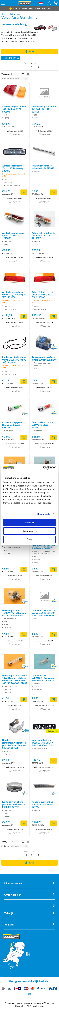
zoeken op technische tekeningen (31, 8)
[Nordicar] (24, 4)
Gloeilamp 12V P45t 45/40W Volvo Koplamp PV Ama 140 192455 (14, 613)
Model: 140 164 (9, 58)
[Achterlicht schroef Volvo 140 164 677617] (44, 151)
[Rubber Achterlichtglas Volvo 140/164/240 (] (14, 343)
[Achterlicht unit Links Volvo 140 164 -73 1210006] (14, 219)
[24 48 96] (15, 74)
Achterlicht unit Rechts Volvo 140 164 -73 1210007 (43, 235)
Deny (29, 539)
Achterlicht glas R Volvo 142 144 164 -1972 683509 (44, 109)
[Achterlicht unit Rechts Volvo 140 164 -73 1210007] (44, 219)
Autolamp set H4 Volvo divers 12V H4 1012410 (44, 358)
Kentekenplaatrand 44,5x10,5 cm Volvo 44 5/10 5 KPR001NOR (43, 743)
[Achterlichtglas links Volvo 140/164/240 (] (14, 278)
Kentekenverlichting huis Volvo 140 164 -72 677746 (43, 804)
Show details (43, 514)
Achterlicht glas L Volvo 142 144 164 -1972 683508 (14, 109)
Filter (31, 51)
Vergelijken (16, 134)
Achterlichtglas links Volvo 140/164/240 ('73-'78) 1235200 (14, 294)
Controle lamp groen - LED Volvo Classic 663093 (13, 425)
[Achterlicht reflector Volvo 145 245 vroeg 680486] (14, 151)
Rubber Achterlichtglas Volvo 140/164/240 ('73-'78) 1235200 (14, 360)
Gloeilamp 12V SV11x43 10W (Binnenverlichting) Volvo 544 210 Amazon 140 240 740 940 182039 (14, 679)
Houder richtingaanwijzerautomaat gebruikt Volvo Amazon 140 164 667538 (16, 744)
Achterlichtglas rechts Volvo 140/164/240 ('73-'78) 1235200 (44, 294)
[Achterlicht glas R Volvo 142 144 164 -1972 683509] (44, 92)
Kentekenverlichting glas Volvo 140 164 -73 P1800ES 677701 (13, 804)
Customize (27, 531)
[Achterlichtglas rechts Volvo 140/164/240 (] (44, 278)
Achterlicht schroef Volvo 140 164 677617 (43, 166)
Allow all (29, 522)
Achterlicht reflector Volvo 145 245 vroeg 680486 (12, 168)
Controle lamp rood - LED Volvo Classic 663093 (42, 425)
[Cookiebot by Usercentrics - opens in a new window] (43, 468)
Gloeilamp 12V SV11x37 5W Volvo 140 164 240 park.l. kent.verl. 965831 (44, 613)
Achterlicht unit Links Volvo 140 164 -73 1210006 (13, 235)
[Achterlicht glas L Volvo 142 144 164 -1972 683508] (14, 92)
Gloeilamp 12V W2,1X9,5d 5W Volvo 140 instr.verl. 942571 (43, 678)
